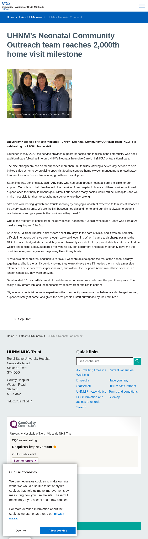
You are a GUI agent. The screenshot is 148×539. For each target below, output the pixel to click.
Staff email (83, 386)
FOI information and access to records (89, 399)
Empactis (82, 380)
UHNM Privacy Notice (91, 391)
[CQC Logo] (23, 427)
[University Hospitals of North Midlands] (23, 6)
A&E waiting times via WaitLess (91, 372)
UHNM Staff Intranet (122, 386)
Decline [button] (21, 530)
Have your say (118, 380)
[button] (39, 93)
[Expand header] (142, 6)
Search (81, 407)
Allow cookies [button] (58, 530)
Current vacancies (121, 370)
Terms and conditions (123, 391)
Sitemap (114, 397)
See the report (23, 460)
